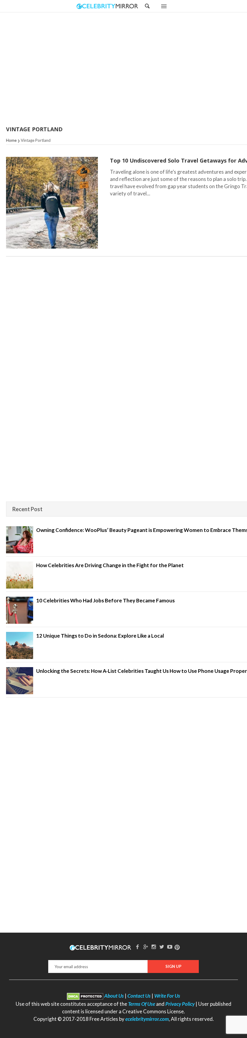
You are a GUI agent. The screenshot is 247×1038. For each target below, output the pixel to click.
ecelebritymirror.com (147, 1019)
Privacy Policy (180, 1004)
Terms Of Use (141, 1004)
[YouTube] (170, 946)
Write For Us (167, 996)
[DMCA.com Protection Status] (85, 996)
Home (11, 140)
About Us (114, 996)
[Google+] (145, 946)
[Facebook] (137, 946)
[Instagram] (153, 946)
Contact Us (139, 996)
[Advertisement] (138, 69)
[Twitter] (161, 946)
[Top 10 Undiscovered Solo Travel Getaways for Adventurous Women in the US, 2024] (52, 203)
